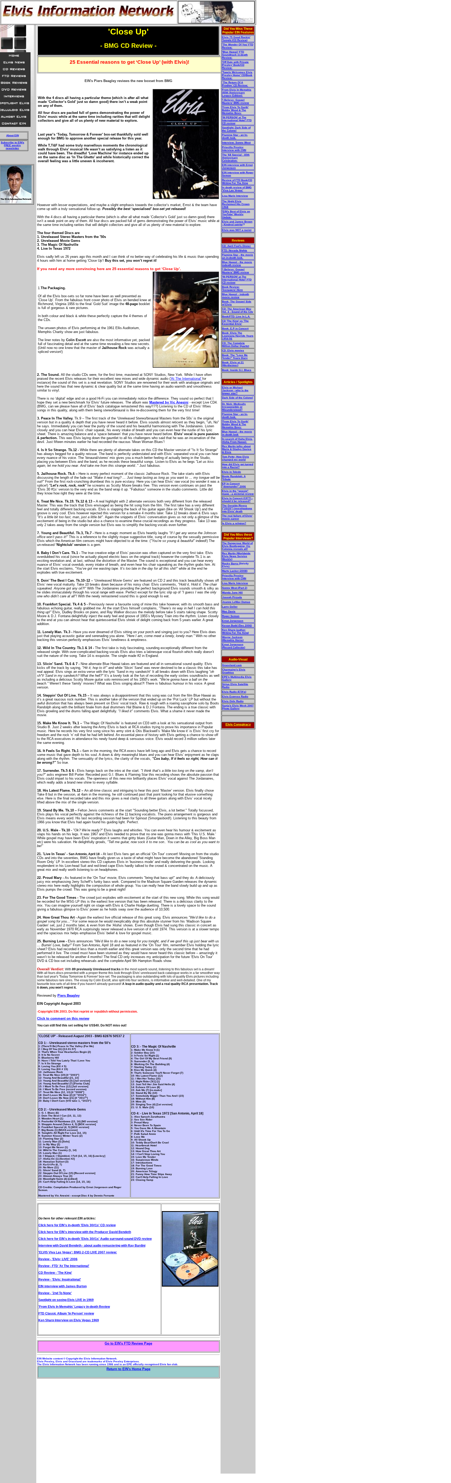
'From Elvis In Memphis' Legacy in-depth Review (74, 1307)
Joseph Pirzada (232, 597)
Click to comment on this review (63, 1018)
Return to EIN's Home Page (128, 1369)
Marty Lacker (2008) (234, 570)
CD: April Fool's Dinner (236, 245)
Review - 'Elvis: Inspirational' (59, 1279)
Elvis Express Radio (235, 696)
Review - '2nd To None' (55, 1293)
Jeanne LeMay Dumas (236, 601)
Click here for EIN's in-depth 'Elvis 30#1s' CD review (77, 1225)
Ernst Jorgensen (232, 620)
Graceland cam (232, 665)
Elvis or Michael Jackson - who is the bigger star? (235, 390)
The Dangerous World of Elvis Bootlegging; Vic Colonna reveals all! (237, 546)
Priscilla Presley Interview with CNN (234, 148)
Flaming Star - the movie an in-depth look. (237, 256)
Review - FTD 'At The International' (63, 1266)
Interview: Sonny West (236, 142)
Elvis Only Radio (233, 701)
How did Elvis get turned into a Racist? (237, 466)
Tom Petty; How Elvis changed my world (235, 458)
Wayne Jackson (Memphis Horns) (233, 638)
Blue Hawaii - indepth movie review (235, 296)
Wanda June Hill (232, 592)
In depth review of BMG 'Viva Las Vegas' (237, 189)
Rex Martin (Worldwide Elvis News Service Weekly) (236, 556)
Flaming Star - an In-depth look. (235, 136)
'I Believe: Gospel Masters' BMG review (235, 101)
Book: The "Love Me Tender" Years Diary (235, 356)
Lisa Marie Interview (235, 195)
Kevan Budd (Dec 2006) (237, 625)
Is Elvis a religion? (234, 523)
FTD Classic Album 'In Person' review (66, 1313)
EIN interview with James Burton (62, 1286)
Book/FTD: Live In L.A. (236, 316)
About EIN (12, 135)
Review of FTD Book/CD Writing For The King (237, 181)
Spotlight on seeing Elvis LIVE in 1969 (66, 1300)
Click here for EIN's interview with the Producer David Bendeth (84, 1232)
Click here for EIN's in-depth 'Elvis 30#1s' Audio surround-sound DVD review (95, 1239)
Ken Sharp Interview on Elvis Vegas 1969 (68, 1320)
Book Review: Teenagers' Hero (232, 288)
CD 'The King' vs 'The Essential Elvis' (235, 322)
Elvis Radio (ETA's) (234, 691)
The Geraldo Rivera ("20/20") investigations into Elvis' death (237, 508)
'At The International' (186, 379)
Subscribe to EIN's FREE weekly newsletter (12, 145)
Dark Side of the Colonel (237, 397)
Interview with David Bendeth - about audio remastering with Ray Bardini (91, 1245)
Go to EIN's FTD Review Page (128, 1343)
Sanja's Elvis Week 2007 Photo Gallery (238, 707)
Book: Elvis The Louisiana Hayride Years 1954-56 (237, 335)
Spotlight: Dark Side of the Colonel (236, 129)
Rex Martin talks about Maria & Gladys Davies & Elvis (236, 449)
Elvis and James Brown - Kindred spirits (237, 223)
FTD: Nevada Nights (234, 250)
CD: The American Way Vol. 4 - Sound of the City (237, 310)
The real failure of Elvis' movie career (237, 517)
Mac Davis (228, 611)
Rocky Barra (230, 563)
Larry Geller (230, 606)
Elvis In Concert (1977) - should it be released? (237, 500)
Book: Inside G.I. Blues (236, 370)
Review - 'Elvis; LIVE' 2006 (58, 1259)
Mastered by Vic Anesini (168, 402)
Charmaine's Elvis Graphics (233, 671)
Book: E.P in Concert (235, 328)
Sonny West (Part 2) (234, 587)
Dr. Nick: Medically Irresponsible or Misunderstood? (234, 406)
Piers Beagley (68, 995)
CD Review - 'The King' (55, 1273)
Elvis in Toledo (231, 471)
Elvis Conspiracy (238, 724)
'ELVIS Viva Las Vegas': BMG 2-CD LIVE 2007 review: (77, 1252)
